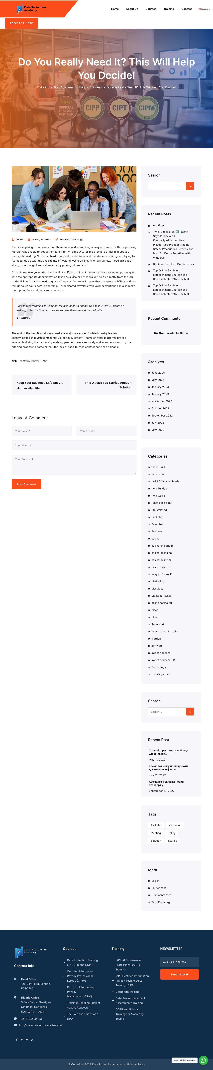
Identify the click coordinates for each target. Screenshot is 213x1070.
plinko (155, 617)
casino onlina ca (161, 552)
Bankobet (157, 517)
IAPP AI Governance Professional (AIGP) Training (128, 964)
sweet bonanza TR (163, 660)
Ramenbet (157, 624)
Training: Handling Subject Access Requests (83, 1005)
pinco (154, 610)
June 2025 (158, 372)
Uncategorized (160, 674)
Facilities (24, 360)
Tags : (15, 360)
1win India (157, 474)
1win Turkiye (159, 488)
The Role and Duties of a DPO (82, 1016)
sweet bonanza (161, 652)
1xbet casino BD (161, 502)
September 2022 (162, 415)
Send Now (178, 974)
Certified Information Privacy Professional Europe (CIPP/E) (80, 976)
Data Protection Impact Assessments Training (130, 1001)
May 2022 (157, 429)
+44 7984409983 (30, 1018)
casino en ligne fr (162, 545)
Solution (156, 840)
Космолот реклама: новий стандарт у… (166, 783)
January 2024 (160, 387)
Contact (186, 8)
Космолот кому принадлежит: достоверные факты (169, 767)
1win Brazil (158, 467)
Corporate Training (127, 991)
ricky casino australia (164, 631)
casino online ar (161, 560)
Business (65, 239)
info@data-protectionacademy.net (41, 1025)
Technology (76, 239)
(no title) (158, 225)
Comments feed (161, 895)
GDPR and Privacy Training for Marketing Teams (130, 1014)
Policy (44, 360)
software (157, 645)
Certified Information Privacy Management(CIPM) (80, 991)
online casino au (161, 602)
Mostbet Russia (161, 595)
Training (169, 8)
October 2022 (160, 408)
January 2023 (160, 394)
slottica (156, 638)
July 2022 (157, 422)
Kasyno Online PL (162, 574)
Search (154, 175)
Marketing (157, 581)
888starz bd (159, 510)
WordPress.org (160, 902)
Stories (172, 840)
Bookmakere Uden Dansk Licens (173, 264)
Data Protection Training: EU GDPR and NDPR (83, 962)
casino (155, 538)
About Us (132, 8)
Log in (155, 880)
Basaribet (157, 524)
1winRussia (158, 495)
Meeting (35, 360)
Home (115, 8)
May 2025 (157, 379)
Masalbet (157, 588)
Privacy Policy (136, 1064)
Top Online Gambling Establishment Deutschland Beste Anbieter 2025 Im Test (171, 275)
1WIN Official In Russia (165, 481)
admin (19, 239)
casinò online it (160, 567)
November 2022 (161, 401)
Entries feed (159, 888)
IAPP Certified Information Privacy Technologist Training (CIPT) (132, 980)
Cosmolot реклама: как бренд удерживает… (168, 752)
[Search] (190, 711)
